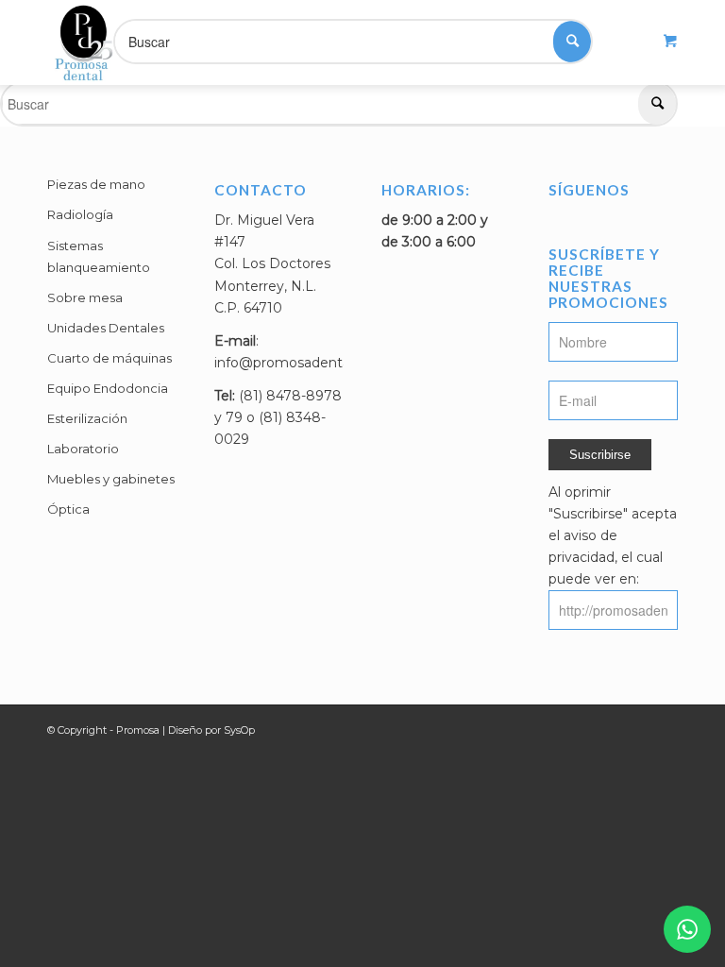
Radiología (80, 214)
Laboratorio (83, 448)
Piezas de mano (96, 184)
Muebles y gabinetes (111, 478)
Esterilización (87, 418)
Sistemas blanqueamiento (98, 256)
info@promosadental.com (300, 362)
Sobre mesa (85, 297)
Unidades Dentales (105, 327)
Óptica (68, 509)
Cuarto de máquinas (109, 357)
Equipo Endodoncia (107, 388)
